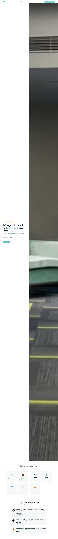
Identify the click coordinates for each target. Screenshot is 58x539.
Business (17, 1)
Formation (21, 1)
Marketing (34, 1)
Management (30, 1)
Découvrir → (6, 242)
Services (38, 1)
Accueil (11, 1)
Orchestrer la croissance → (49, 1)
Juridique (25, 1)
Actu (14, 1)
